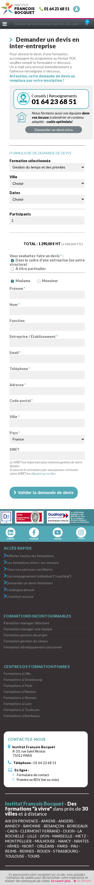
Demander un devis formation (30, 583)
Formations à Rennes (20, 697)
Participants (20, 214)
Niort (28, 846)
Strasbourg (65, 851)
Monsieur (50, 281)
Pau (74, 846)
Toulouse (14, 856)
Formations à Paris (18, 685)
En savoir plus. (61, 881)
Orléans (45, 846)
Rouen (43, 851)
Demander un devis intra (54, 129)
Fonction (17, 321)
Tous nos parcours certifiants (30, 569)
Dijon (68, 831)
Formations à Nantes (20, 691)
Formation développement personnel (33, 647)
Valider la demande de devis (45, 492)
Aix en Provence (21, 821)
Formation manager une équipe (28, 629)
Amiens (48, 821)
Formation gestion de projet (25, 635)
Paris (62, 846)
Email (15, 352)
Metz (80, 836)
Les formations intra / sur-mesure (33, 562)
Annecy (12, 826)
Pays (15, 433)
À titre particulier (31, 269)
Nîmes (13, 846)
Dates (15, 193)
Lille (32, 836)
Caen (12, 831)
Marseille (62, 836)
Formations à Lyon (18, 703)
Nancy (64, 841)
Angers (65, 821)
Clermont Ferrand (40, 831)
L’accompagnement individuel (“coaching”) (39, 576)
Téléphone (20, 369)
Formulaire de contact (32, 775)
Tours (33, 856)
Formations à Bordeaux (22, 715)
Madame (23, 281)
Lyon (44, 836)
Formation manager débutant (26, 623)
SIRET (15, 449)
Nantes (81, 841)
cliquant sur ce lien (42, 473)
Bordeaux (77, 826)
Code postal (21, 401)
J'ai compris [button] (83, 880)
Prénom (17, 288)
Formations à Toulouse (21, 709)
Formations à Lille (17, 673)
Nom (15, 304)
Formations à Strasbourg (23, 679)
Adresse (18, 385)
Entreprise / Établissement (34, 336)
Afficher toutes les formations (30, 555)
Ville (13, 177)
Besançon (54, 826)
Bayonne (32, 826)
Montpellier (18, 841)
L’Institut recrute (20, 596)
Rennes (27, 851)
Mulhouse (45, 841)
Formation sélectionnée (30, 161)
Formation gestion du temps (26, 641)
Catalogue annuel (20, 589)
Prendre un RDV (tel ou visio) (37, 780)
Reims (11, 851)
